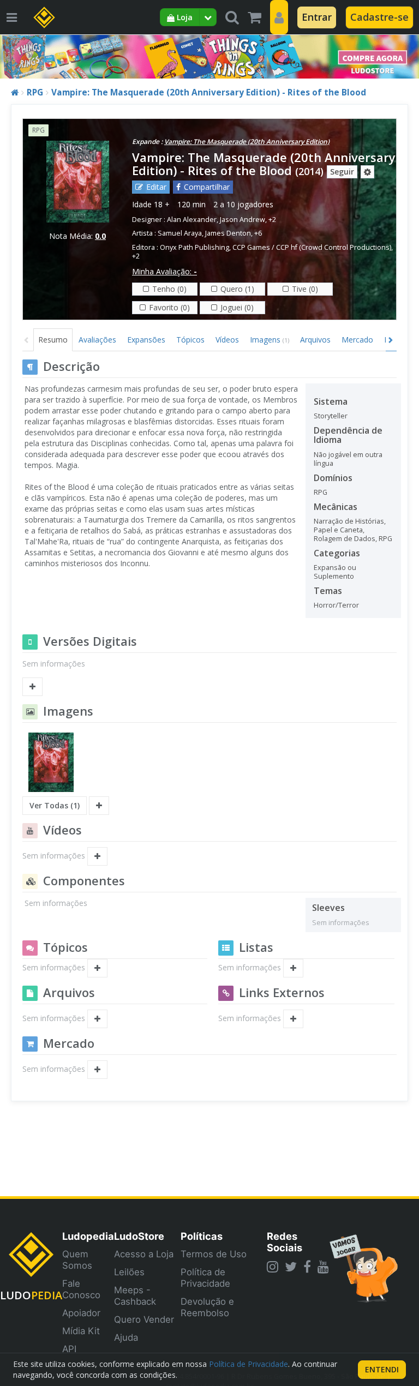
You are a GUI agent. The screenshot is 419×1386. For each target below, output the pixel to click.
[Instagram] (272, 1266)
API (69, 1348)
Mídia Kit (81, 1330)
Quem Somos (77, 1260)
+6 (258, 233)
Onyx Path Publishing (194, 247)
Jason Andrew (242, 219)
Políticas (202, 1236)
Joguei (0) (237, 307)
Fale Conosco (81, 1289)
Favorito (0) (169, 307)
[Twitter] (291, 1266)
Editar (156, 187)
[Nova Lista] (293, 968)
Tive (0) (305, 289)
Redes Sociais (284, 1241)
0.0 (100, 236)
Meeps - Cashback (135, 1296)
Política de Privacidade (205, 1278)
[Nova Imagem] (99, 805)
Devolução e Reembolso (207, 1307)
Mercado (357, 339)
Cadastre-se (379, 16)
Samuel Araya (180, 233)
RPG (35, 92)
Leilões (129, 1272)
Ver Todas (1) (54, 805)
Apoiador (81, 1312)
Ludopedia (88, 1236)
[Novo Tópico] (97, 968)
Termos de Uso (214, 1254)
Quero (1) (237, 289)
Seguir (342, 171)
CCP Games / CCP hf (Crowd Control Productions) (311, 247)
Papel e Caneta (338, 530)
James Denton (228, 233)
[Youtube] (323, 1266)
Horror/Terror (336, 605)
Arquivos (315, 339)
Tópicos (190, 339)
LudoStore (139, 1236)
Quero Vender (144, 1319)
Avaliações (97, 339)
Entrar (317, 16)
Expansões (146, 339)
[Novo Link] (293, 1019)
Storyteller (331, 416)
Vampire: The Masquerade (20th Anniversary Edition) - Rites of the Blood (208, 92)
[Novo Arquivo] (97, 1019)
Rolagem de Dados (344, 538)
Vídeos (227, 339)
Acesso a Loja (143, 1254)
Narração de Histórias (349, 521)
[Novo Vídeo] (97, 856)
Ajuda (126, 1337)
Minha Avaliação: (164, 271)
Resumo (53, 339)
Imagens (269, 339)
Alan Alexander (192, 219)
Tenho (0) (169, 289)
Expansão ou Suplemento (335, 572)
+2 (272, 219)
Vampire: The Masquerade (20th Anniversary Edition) (247, 141)
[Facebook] (307, 1266)
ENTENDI (382, 1369)
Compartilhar (207, 187)
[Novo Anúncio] (97, 1069)
